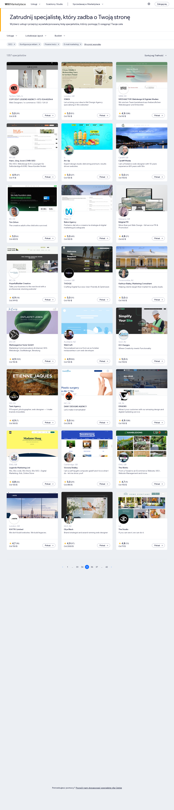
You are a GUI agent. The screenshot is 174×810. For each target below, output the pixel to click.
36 (92, 567)
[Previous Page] (62, 567)
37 (97, 567)
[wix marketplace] (15, 4)
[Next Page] (111, 567)
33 (77, 567)
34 (82, 567)
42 (106, 567)
